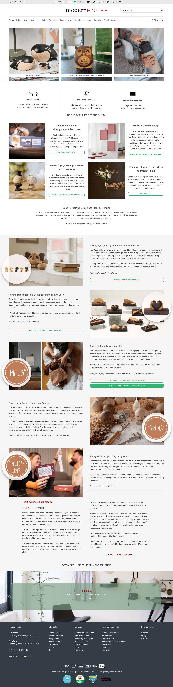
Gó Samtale (138, 505)
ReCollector (106, 364)
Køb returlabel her (82, 636)
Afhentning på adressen (84, 639)
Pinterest (144, 639)
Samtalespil (106, 644)
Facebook (145, 633)
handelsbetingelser (94, 108)
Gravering (34, 20)
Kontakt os (79, 650)
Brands (113, 20)
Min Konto (79, 647)
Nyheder (78, 20)
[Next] (164, 597)
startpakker (94, 544)
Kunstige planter (108, 639)
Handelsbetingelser (56, 636)
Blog (50, 650)
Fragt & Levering (55, 633)
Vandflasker (106, 650)
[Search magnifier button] (161, 10)
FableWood (94, 250)
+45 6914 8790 (135, 106)
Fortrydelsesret (54, 639)
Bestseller (98, 20)
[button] (18, 2)
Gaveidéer (53, 20)
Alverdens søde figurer (110, 633)
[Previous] (8, 597)
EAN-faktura (53, 644)
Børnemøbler (107, 636)
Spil (43, 20)
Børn (25, 20)
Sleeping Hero (119, 364)
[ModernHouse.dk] (86, 10)
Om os (51, 647)
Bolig (18, 20)
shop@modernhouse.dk (136, 108)
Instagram (145, 636)
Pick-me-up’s (118, 253)
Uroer (104, 647)
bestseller (106, 544)
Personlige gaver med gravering (114, 641)
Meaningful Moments (70, 138)
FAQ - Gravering (81, 641)
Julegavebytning (81, 644)
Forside (11, 20)
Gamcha (130, 505)
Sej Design (121, 505)
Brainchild (112, 505)
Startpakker (87, 20)
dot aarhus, (104, 505)
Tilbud (106, 20)
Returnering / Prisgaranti (84, 633)
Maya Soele (36, 321)
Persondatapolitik (55, 641)
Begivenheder (65, 20)
